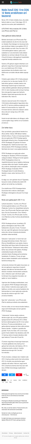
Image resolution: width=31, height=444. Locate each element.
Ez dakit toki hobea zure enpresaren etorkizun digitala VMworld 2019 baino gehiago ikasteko (14, 419)
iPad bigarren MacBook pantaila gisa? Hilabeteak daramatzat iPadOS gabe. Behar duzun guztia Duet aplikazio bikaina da (15, 402)
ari (11, 380)
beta (20, 380)
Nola (11, 382)
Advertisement (18, 433)
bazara (15, 380)
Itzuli (7, 382)
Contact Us (26, 433)
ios (3, 382)
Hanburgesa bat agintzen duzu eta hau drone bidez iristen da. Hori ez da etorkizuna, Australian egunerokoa (15, 395)
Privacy (11, 433)
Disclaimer (5, 433)
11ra (8, 380)
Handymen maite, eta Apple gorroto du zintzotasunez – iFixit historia (12, 413)
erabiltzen (24, 380)
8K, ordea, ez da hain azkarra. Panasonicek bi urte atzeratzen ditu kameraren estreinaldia (14, 408)
